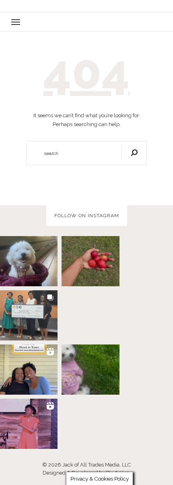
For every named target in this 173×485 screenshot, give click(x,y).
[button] (86, 21)
